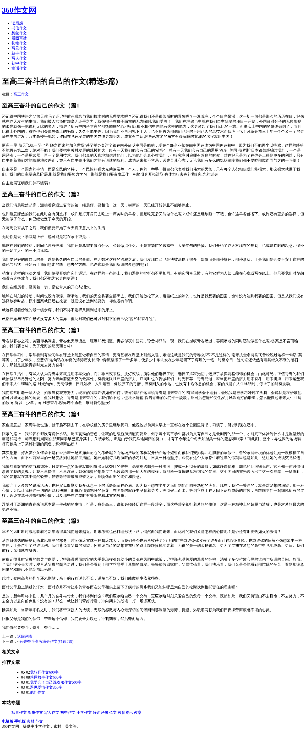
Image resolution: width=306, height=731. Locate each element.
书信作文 (19, 28)
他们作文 (37, 692)
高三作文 (21, 94)
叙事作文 (19, 53)
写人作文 (19, 58)
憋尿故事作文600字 (46, 677)
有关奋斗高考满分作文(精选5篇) (46, 641)
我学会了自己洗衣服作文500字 (56, 682)
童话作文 (19, 68)
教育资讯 (125, 712)
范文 (113, 712)
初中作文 (19, 63)
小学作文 (84, 712)
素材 (30, 721)
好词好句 (100, 712)
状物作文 (19, 43)
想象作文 (19, 33)
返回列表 (25, 636)
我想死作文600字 (44, 672)
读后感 (17, 23)
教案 (138, 712)
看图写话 (19, 38)
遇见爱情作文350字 (46, 687)
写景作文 (19, 48)
